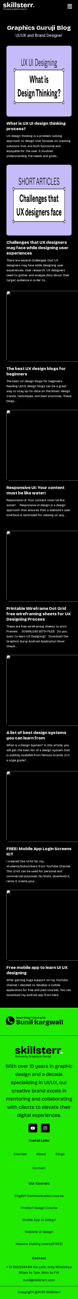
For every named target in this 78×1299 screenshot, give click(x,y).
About (41, 1154)
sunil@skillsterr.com (39, 1280)
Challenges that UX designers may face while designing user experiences (37, 248)
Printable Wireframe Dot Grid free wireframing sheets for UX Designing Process (38, 614)
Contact (39, 1168)
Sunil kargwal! (39, 1022)
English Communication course (39, 1196)
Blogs (60, 1154)
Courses (20, 1154)
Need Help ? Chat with (31, 1017)
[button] (70, 6)
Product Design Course (39, 1208)
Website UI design (39, 1232)
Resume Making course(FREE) (39, 1244)
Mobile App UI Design (39, 1220)
